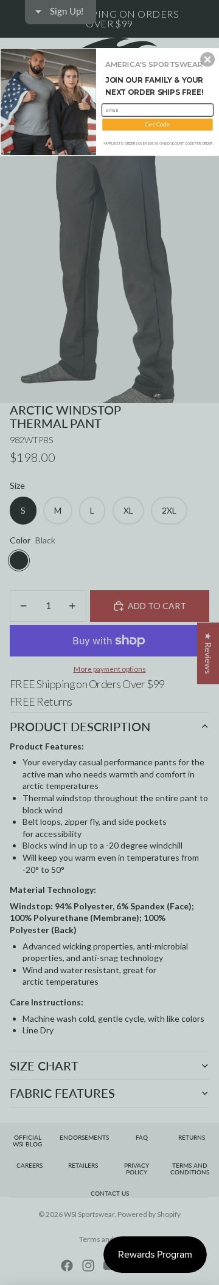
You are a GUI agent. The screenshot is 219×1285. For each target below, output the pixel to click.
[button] (207, 59)
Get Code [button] (157, 124)
